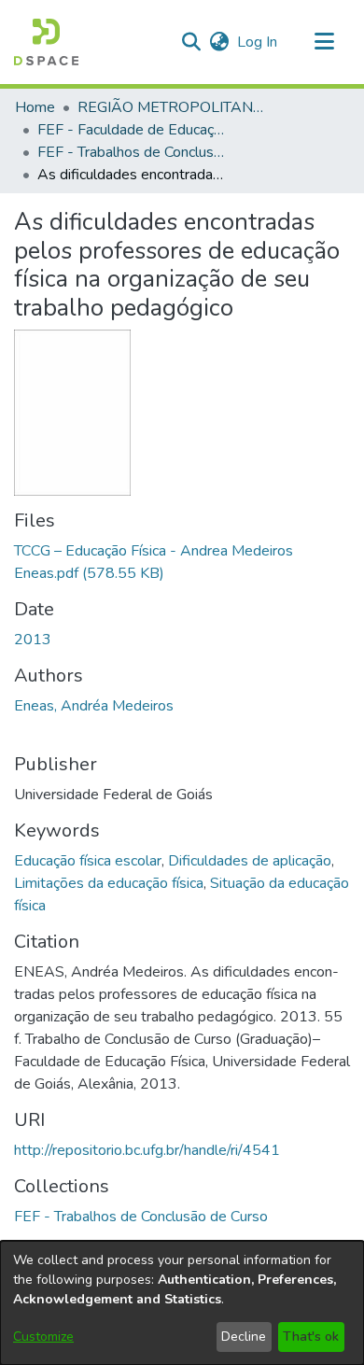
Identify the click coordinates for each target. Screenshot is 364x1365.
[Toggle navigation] (324, 42)
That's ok (311, 1336)
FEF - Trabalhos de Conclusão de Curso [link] (130, 152)
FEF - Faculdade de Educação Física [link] (130, 130)
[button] (46, 42)
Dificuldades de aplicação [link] (249, 861)
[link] (141, 1216)
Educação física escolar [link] (87, 861)
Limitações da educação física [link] (108, 883)
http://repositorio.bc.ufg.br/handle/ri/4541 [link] (147, 1150)
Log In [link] (258, 42)
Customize (43, 1336)
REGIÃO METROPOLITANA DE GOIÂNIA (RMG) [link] (170, 107)
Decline (243, 1336)
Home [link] (35, 107)
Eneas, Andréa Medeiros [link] (94, 706)
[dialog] (182, 1303)
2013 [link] (32, 639)
